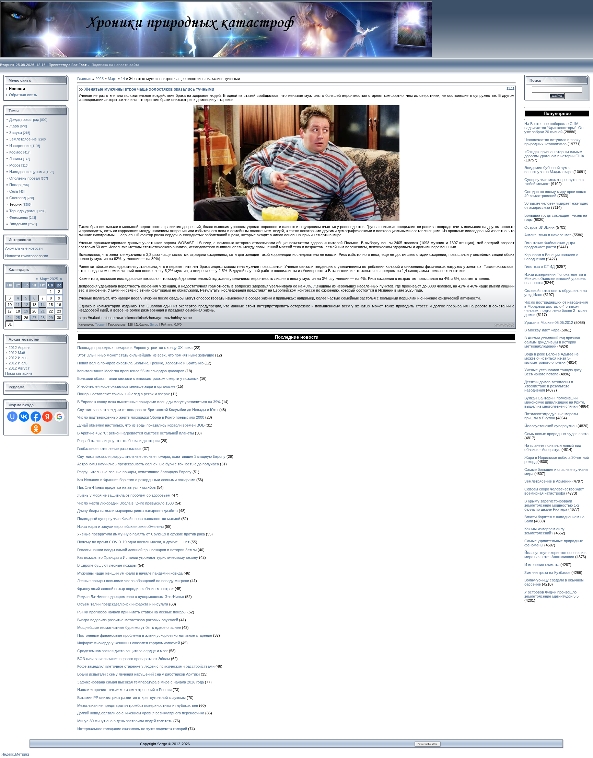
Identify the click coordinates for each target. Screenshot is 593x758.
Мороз (14, 165)
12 (26, 305)
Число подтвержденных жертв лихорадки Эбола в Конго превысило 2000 (140, 417)
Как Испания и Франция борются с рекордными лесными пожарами (136, 480)
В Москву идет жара (541, 330)
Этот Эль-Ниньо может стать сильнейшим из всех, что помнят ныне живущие (145, 355)
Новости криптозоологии (26, 256)
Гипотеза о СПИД (539, 266)
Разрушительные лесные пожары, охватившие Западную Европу (134, 472)
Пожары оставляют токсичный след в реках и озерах (123, 394)
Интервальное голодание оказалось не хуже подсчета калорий (132, 729)
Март (112, 79)
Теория (15, 204)
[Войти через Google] (59, 416)
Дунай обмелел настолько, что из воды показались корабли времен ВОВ (141, 425)
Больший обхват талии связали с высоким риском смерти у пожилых (138, 378)
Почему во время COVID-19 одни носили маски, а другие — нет (133, 542)
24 (10, 318)
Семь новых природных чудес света (556, 434)
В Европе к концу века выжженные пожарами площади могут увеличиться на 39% (149, 402)
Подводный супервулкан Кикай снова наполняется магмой (128, 519)
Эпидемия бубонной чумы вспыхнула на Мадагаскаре (548, 170)
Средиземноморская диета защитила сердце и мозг (122, 651)
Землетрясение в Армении (547, 481)
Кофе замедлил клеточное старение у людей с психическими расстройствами (145, 666)
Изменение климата (541, 565)
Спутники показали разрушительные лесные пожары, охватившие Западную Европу (151, 456)
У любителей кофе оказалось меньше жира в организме (126, 386)
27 (34, 318)
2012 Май (17, 353)
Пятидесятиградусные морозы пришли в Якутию (551, 416)
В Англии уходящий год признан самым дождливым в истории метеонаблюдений (552, 342)
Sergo (154, 324)
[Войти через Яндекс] (47, 416)
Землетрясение (23, 139)
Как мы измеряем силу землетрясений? (544, 531)
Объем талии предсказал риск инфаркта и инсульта (122, 604)
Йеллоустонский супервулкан (550, 426)
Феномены (18, 217)
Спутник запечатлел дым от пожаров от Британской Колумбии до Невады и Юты (147, 410)
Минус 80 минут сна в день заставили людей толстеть (124, 721)
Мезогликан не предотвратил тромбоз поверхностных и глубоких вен (137, 705)
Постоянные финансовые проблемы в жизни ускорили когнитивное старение (144, 635)
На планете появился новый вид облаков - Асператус (552, 447)
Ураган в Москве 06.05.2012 (548, 322)
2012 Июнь (18, 358)
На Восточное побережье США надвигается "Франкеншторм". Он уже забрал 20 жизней (553, 128)
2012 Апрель (20, 348)
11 (18, 305)
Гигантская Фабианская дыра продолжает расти (549, 245)
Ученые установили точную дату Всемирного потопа (553, 372)
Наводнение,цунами (27, 172)
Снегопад (17, 198)
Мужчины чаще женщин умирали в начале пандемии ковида (130, 573)
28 (42, 318)
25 (18, 318)
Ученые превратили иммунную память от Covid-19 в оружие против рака (141, 534)
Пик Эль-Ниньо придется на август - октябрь (116, 487)
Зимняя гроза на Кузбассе (547, 572)
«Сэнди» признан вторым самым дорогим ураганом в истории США (554, 154)
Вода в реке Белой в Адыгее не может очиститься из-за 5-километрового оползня (551, 358)
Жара (14, 126)
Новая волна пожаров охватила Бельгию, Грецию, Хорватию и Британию (140, 363)
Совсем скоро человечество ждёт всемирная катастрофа (554, 491)
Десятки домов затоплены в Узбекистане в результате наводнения (548, 386)
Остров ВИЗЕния (539, 227)
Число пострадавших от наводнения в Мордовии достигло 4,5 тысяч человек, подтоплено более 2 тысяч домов (556, 308)
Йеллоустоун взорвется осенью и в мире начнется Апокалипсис (555, 555)
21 (42, 311)
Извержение (20, 146)
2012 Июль (18, 363)
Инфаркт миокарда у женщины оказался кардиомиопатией (128, 643)
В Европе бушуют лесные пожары (107, 565)
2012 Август (19, 368)
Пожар (15, 185)
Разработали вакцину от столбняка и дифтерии (118, 441)
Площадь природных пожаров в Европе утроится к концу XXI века (135, 348)
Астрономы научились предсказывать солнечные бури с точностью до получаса (148, 464)
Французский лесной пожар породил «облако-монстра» (125, 589)
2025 (99, 79)
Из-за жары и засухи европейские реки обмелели (120, 526)
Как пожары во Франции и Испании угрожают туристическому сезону (137, 557)
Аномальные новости (24, 248)
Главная (84, 79)
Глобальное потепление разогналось (109, 448)
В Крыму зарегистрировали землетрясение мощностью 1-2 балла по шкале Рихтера (551, 505)
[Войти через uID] (12, 416)
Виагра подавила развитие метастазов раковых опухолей (127, 620)
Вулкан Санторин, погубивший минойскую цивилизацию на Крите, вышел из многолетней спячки (554, 402)
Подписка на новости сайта (115, 65)
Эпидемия (18, 224)
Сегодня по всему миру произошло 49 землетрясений (555, 194)
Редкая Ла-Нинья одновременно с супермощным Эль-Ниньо (130, 597)
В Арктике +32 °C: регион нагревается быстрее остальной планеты (135, 433)
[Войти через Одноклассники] (36, 428)
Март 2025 (49, 279)
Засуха (15, 133)
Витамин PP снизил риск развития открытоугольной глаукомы (131, 697)
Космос (15, 152)
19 (26, 311)
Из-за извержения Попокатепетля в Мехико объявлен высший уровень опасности (555, 278)
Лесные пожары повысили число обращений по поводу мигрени (133, 581)
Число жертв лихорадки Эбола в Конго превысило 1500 (125, 503)
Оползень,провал (24, 178)
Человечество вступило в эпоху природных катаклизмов (552, 142)
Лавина (15, 159)
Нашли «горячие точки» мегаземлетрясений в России (124, 690)
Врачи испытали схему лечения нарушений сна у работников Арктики (138, 674)
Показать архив (19, 373)
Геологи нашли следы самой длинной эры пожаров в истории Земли (137, 550)
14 (42, 305)
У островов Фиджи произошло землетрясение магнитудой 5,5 (551, 594)
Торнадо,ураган (22, 211)
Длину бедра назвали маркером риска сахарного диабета (127, 511)
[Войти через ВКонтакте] (24, 416)
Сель (13, 191)
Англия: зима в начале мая (547, 235)
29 (51, 318)
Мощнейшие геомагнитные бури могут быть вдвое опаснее (129, 627)
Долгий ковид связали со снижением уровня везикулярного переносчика (140, 713)
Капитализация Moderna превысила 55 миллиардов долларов (130, 371)
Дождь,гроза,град (24, 119)
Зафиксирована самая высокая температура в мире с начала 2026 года (140, 682)
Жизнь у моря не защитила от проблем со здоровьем (124, 495)
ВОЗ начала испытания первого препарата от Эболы (123, 659)
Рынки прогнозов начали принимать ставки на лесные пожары (131, 612)
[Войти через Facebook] (36, 416)
